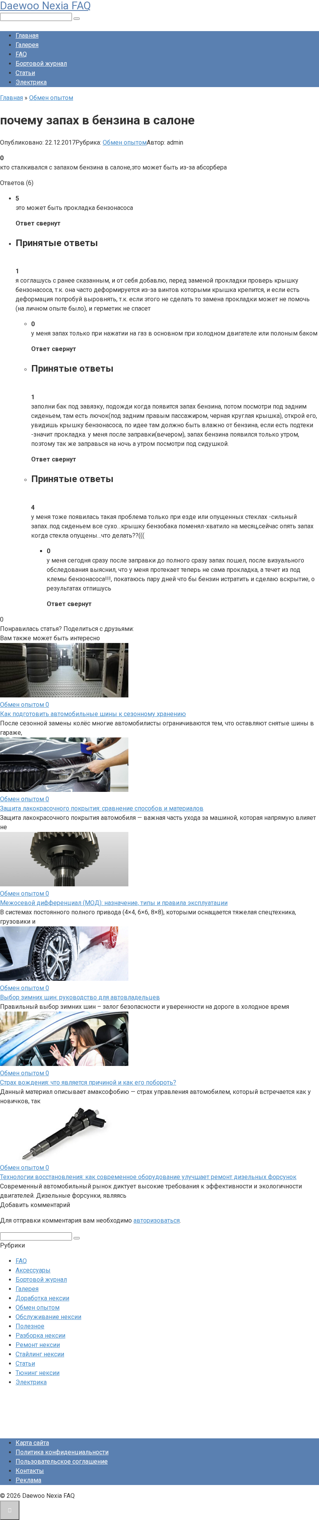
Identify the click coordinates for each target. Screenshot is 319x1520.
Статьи (25, 73)
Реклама (28, 1480)
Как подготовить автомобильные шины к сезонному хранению (93, 714)
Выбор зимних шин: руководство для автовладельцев (80, 997)
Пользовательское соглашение (62, 1461)
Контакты (30, 1471)
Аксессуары (33, 1270)
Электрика (31, 82)
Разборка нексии (40, 1335)
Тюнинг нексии (38, 1373)
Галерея (27, 45)
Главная (27, 35)
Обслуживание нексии (48, 1317)
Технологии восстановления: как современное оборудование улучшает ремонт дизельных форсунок (148, 1177)
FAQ (21, 54)
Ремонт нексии (38, 1345)
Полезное (30, 1326)
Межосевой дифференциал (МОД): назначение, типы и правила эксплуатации (114, 903)
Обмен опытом (125, 142)
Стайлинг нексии (40, 1354)
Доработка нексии (42, 1298)
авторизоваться (156, 1220)
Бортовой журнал (41, 63)
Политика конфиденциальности (62, 1452)
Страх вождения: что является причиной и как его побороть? (88, 1082)
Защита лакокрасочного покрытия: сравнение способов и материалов (101, 808)
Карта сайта (32, 1443)
